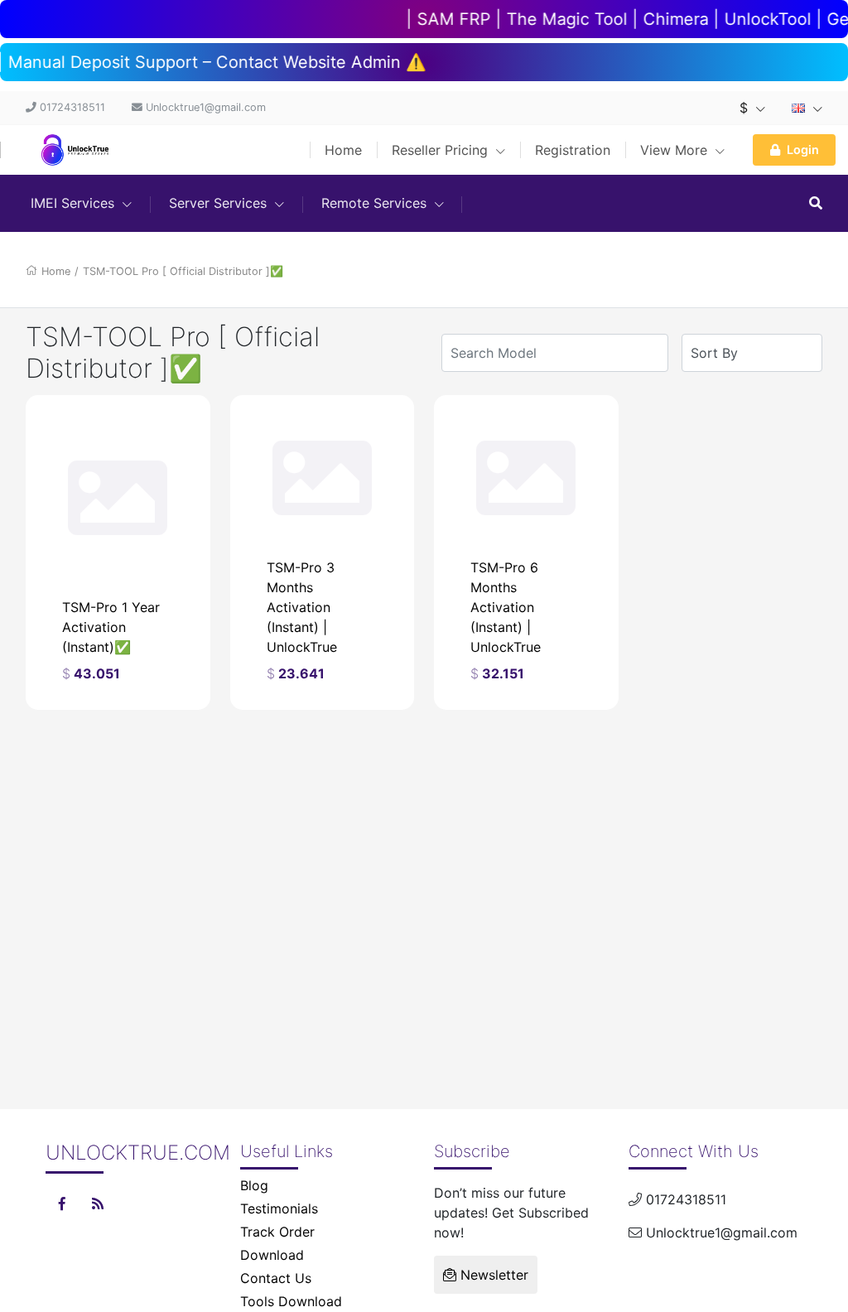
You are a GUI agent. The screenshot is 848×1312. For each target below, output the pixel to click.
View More (675, 150)
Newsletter (492, 1274)
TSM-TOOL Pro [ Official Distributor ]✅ (183, 271)
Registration (572, 150)
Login (803, 149)
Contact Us (275, 1278)
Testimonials (279, 1208)
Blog (254, 1185)
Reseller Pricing (442, 150)
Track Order (277, 1231)
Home (343, 150)
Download (272, 1255)
